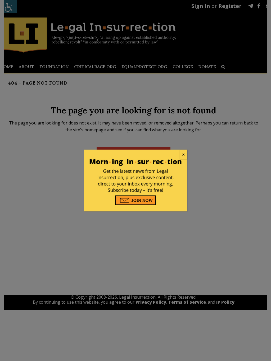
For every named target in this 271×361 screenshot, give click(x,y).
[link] (135, 155)
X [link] (183, 154)
